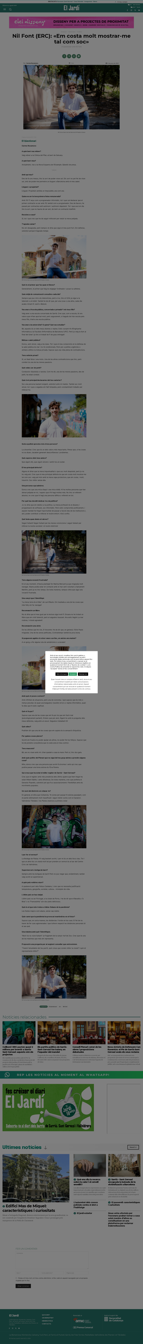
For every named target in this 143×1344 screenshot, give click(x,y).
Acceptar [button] (73, 674)
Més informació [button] (62, 674)
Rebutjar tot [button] (83, 674)
